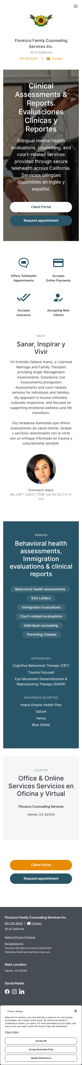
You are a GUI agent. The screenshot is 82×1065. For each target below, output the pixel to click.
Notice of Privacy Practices (20, 937)
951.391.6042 (29, 58)
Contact (57, 58)
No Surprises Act (14, 943)
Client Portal (41, 207)
